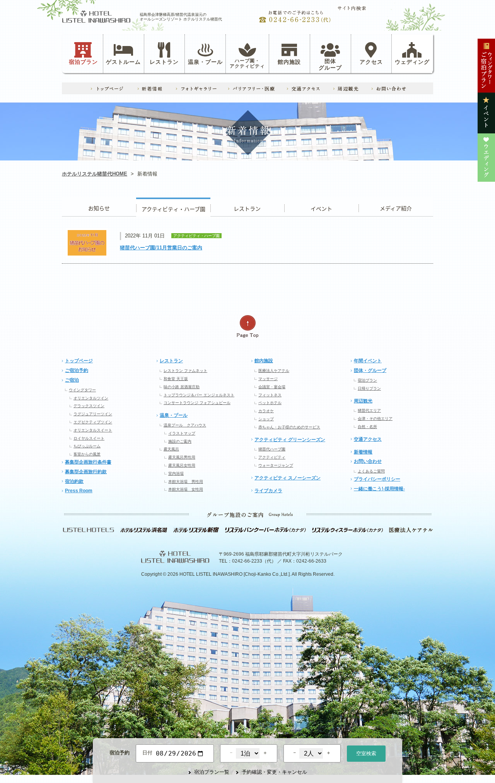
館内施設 (289, 61)
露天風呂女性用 (181, 465)
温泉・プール (205, 61)
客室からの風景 (87, 454)
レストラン (164, 61)
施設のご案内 (179, 441)
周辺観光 (363, 401)
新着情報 (363, 452)
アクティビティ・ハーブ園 (173, 207)
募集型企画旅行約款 (86, 471)
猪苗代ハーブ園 (271, 449)
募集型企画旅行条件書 (88, 462)
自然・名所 (367, 427)
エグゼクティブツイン (92, 422)
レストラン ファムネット (185, 370)
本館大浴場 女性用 (185, 489)
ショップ (266, 419)
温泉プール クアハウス (185, 425)
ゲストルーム (123, 61)
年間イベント (368, 360)
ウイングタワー (82, 390)
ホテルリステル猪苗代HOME (94, 174)
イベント (321, 207)
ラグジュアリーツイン (92, 414)
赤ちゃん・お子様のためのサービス (289, 427)
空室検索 (366, 753)
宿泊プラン (83, 61)
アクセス (371, 61)
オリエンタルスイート (92, 430)
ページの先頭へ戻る (247, 326)
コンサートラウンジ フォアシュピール (197, 403)
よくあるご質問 (371, 471)
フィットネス (270, 395)
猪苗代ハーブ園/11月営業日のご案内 (161, 248)
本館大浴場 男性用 (185, 481)
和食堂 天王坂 (176, 379)
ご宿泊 (72, 380)
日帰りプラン (369, 388)
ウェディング (412, 61)
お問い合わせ (368, 461)
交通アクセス (368, 439)
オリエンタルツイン (90, 398)
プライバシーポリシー (377, 479)
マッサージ (268, 379)
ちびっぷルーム (87, 446)
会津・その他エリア (375, 418)
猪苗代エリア (369, 410)
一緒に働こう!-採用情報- (379, 488)
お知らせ (99, 207)
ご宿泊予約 (76, 370)
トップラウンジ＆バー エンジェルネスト (199, 395)
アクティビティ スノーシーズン (287, 478)
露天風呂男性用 (181, 457)
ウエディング (395, 207)
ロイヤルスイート (88, 438)
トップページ (79, 360)
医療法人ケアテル (273, 370)
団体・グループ (370, 370)
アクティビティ (271, 457)
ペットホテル (270, 403)
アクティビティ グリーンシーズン (289, 439)
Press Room (78, 490)
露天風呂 (171, 449)
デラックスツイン (88, 406)
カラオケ (266, 411)
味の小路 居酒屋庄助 (182, 387)
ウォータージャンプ (275, 465)
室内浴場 (176, 473)
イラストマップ (181, 433)
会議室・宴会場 (271, 387)
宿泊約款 (74, 481)
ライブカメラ (268, 490)
